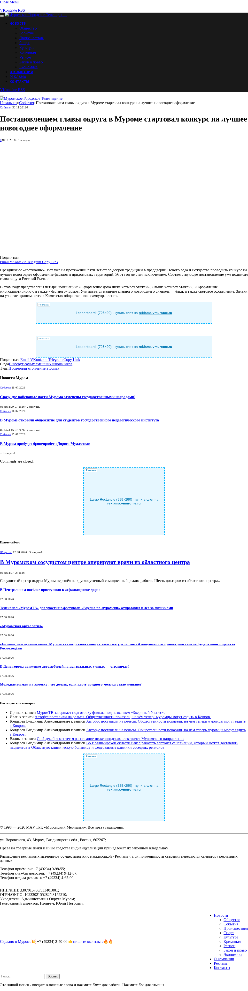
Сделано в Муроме (15, 941)
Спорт (24, 42)
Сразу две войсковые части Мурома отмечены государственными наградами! (67, 397)
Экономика (28, 66)
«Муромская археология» (21, 626)
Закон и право (31, 62)
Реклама (18, 77)
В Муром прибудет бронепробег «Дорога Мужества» (45, 444)
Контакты (19, 81)
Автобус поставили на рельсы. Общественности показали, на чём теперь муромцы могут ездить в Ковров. (123, 717)
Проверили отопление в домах (33, 368)
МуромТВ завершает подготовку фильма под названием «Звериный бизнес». (101, 712)
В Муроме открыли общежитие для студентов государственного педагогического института (79, 420)
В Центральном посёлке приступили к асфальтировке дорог (50, 590)
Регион (25, 57)
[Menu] (2, 16)
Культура (26, 47)
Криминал (27, 52)
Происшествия (31, 37)
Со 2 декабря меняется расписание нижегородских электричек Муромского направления (110, 739)
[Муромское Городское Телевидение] (36, 15)
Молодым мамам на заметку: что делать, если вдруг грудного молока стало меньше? (71, 684)
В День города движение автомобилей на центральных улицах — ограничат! (64, 666)
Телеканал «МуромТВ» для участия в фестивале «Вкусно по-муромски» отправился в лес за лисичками (86, 608)
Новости (18, 23)
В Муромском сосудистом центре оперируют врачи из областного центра (95, 562)
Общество (28, 28)
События (26, 32)
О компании (21, 72)
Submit (53, 976)
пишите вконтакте (88, 941)
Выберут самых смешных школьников (40, 364)
